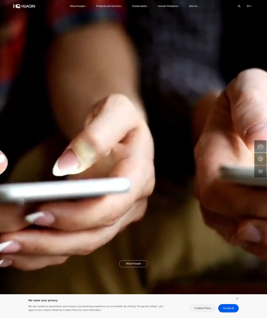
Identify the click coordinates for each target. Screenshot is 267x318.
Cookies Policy (203, 308)
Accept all (228, 308)
